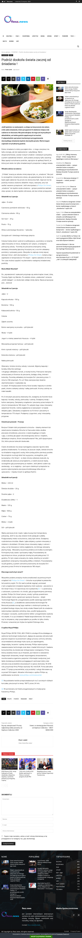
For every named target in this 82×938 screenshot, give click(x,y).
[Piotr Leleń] (10, 741)
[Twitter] (23, 79)
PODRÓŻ (16, 699)
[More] (48, 79)
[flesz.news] (16, 19)
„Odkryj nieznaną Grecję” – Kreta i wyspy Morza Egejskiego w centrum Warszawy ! (67, 157)
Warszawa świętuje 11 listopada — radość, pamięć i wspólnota (67, 180)
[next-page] (6, 785)
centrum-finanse (61, 244)
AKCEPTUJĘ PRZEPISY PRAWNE (41, 936)
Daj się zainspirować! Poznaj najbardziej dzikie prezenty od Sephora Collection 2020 (11, 728)
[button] (78, 46)
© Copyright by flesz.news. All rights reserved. (17, 931)
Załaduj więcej (67, 141)
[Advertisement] (56, 19)
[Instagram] (79, 1)
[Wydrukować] (13, 79)
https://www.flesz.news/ (25, 743)
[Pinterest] (33, 79)
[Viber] (43, 79)
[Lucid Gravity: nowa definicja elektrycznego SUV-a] (32, 862)
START (10, 55)
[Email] (8, 79)
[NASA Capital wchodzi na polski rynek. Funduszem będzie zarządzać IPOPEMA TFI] (59, 132)
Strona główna (5, 52)
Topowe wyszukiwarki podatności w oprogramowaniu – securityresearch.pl (68, 255)
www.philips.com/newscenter (31, 675)
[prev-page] (2, 785)
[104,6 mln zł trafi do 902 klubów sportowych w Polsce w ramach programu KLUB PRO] (27, 764)
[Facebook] (76, 1)
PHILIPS (9, 699)
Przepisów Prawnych (62, 934)
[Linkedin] (28, 79)
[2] (13, 603)
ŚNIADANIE (24, 699)
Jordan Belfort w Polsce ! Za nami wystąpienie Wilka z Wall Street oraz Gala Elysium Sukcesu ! (68, 238)
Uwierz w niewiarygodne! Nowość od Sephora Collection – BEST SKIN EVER (41, 728)
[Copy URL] (3, 79)
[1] (39, 589)
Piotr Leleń (8, 69)
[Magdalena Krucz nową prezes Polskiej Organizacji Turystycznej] (45, 764)
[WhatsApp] (38, 79)
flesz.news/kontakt (34, 925)
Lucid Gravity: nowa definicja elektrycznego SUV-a (44, 862)
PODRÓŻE (15, 52)
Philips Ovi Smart (44, 185)
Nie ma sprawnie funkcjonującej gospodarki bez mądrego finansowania (68, 246)
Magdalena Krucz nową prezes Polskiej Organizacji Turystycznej (45, 773)
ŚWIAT (31, 699)
